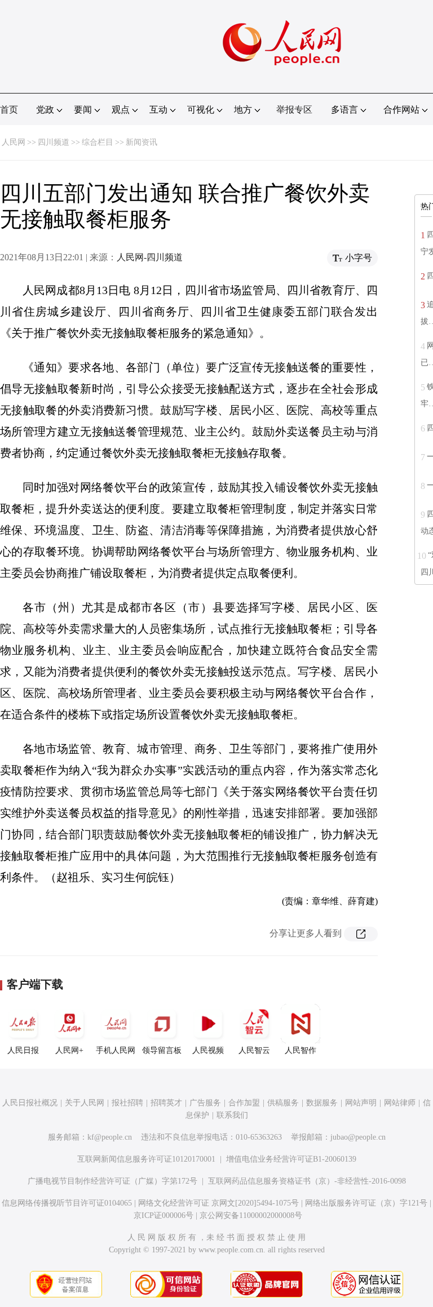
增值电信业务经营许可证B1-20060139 (291, 1159)
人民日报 (23, 1050)
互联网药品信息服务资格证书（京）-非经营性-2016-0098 (307, 1181)
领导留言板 (162, 1050)
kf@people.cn (109, 1137)
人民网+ (69, 1050)
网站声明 (361, 1103)
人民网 (13, 142)
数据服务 (322, 1103)
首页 (9, 109)
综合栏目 (97, 142)
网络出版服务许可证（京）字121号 (366, 1203)
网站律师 (400, 1103)
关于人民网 (84, 1103)
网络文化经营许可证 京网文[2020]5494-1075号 (218, 1203)
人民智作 (300, 1050)
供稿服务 (283, 1103)
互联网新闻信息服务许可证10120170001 (146, 1159)
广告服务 (205, 1103)
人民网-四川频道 (150, 257)
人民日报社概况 (30, 1103)
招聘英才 (166, 1103)
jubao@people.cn (358, 1137)
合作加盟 (244, 1103)
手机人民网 (115, 1050)
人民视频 (208, 1050)
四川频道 (53, 142)
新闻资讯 (141, 142)
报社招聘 (127, 1103)
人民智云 (254, 1050)
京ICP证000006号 (163, 1215)
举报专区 (294, 109)
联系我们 (232, 1115)
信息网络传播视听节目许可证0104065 (67, 1203)
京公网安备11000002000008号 (251, 1215)
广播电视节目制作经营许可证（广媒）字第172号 (112, 1181)
